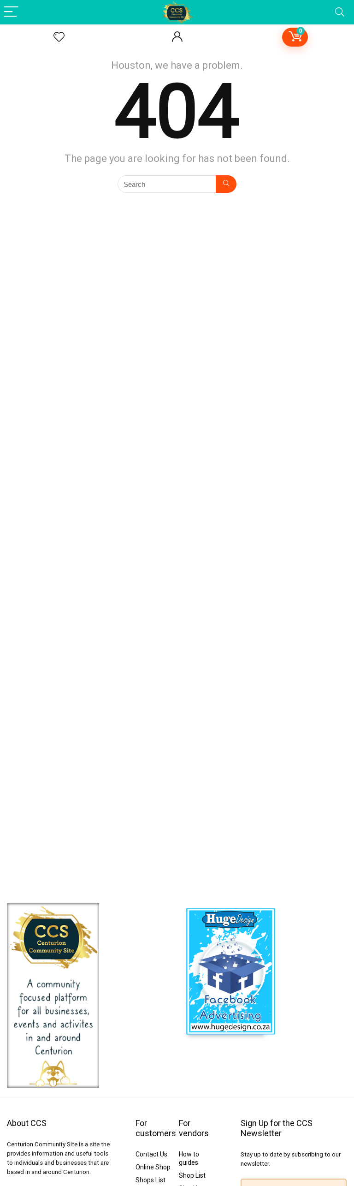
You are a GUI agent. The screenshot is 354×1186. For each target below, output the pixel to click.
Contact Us (151, 1154)
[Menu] (11, 12)
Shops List (150, 1180)
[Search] (340, 12)
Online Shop (153, 1167)
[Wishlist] (59, 37)
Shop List (192, 1175)
